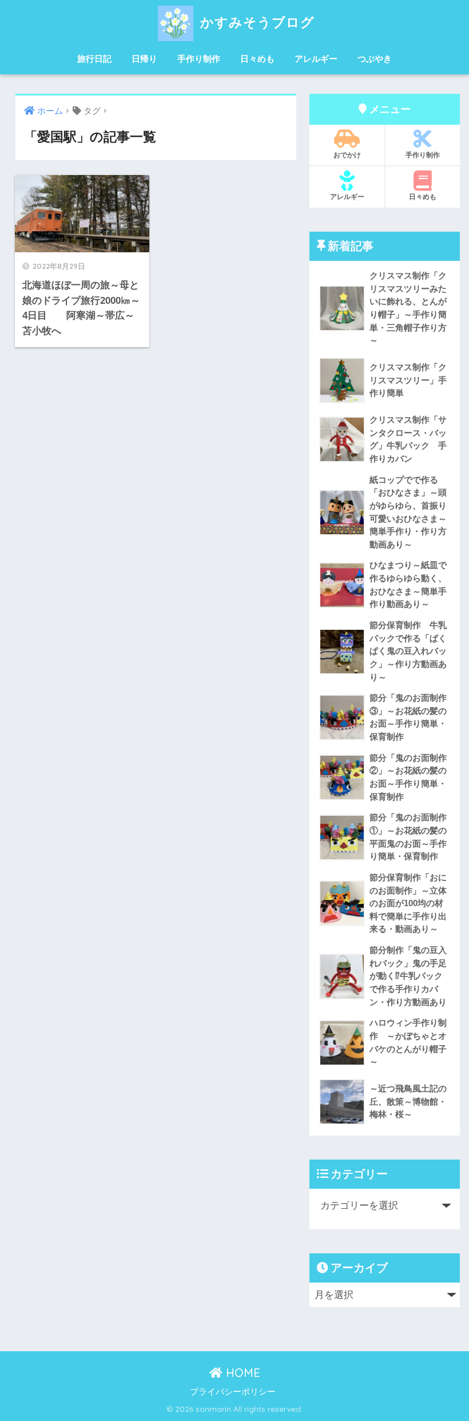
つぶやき (374, 58)
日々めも (257, 58)
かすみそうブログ (255, 22)
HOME (241, 1373)
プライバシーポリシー (233, 1391)
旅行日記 (94, 58)
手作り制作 (198, 58)
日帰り (144, 58)
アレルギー (316, 58)
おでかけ (347, 155)
